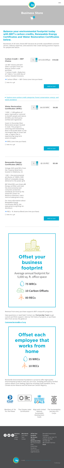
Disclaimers (34, 448)
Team (23, 437)
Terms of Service (35, 450)
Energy (16, 439)
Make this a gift (11, 82)
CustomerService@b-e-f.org (15, 322)
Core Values (25, 435)
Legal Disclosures (35, 452)
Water (15, 435)
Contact (24, 439)
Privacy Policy (34, 446)
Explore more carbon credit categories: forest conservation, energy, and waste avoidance (32, 98)
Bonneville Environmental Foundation (38, 460)
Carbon (16, 437)
